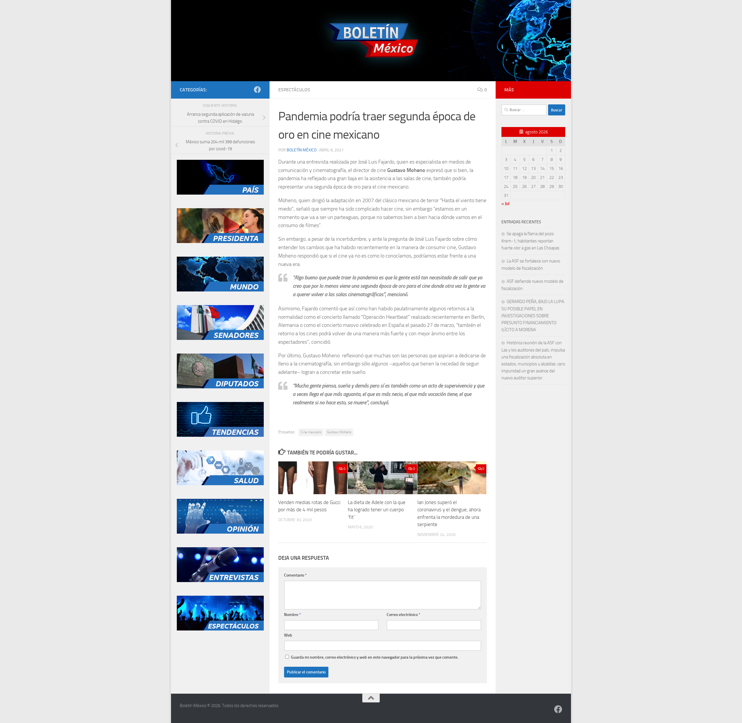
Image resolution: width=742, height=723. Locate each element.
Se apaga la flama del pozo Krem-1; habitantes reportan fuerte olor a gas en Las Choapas (530, 241)
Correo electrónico (403, 614)
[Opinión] (220, 532)
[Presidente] (220, 241)
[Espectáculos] (220, 629)
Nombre (292, 614)
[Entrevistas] (220, 580)
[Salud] (220, 483)
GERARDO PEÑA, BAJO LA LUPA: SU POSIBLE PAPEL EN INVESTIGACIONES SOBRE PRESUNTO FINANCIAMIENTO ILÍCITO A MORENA (533, 315)
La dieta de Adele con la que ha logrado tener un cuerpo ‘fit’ (376, 509)
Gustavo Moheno (339, 432)
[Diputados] (220, 386)
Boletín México (302, 150)
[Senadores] (220, 338)
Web (288, 635)
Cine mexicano (311, 432)
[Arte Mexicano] (220, 435)
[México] (220, 193)
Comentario (295, 575)
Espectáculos (294, 90)
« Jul (505, 203)
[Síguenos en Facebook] (257, 89)
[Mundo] (220, 290)
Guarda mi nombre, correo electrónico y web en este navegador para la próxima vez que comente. (374, 657)
